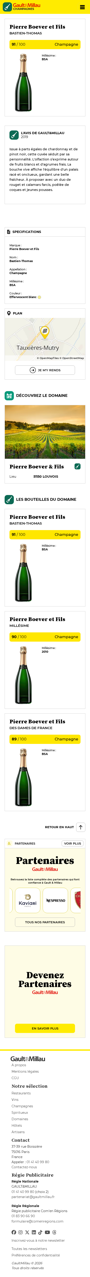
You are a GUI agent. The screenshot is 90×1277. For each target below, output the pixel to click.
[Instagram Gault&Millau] (20, 1232)
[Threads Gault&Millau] (54, 1232)
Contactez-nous (24, 1167)
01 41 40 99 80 (38, 1162)
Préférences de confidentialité (36, 1255)
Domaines (20, 1119)
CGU (15, 1078)
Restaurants (21, 1093)
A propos (19, 1065)
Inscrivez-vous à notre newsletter (38, 1240)
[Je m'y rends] (45, 344)
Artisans (18, 1132)
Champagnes (22, 1106)
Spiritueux (20, 1113)
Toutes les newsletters (29, 1249)
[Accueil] (28, 5)
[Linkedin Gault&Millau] (34, 1232)
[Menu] (82, 7)
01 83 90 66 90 (23, 1216)
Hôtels (17, 1125)
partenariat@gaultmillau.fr (33, 1197)
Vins (15, 1100)
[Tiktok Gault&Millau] (40, 1232)
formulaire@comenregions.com (37, 1221)
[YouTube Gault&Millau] (47, 1232)
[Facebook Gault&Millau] (14, 1232)
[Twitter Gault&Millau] (27, 1232)
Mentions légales (25, 1071)
